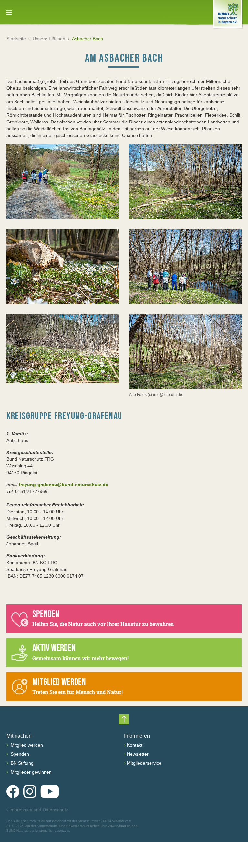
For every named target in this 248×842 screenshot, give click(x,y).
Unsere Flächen (49, 38)
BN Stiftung (21, 763)
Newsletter (138, 754)
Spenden (19, 754)
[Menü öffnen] (9, 12)
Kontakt (134, 745)
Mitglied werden (26, 745)
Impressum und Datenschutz (37, 809)
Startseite (16, 38)
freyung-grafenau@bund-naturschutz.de (63, 484)
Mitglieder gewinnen (30, 772)
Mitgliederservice (144, 763)
